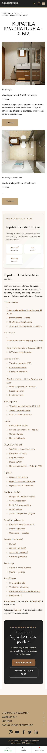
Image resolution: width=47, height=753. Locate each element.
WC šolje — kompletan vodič (22, 449)
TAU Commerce (29, 743)
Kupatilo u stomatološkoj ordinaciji (24, 591)
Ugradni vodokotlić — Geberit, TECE (26, 466)
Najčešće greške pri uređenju (22, 386)
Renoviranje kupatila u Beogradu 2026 (24, 348)
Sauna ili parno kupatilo (20, 567)
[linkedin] (36, 732)
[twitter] (30, 732)
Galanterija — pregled (19, 533)
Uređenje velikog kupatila (20, 322)
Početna (6, 13)
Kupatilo (17, 610)
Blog (17, 13)
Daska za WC (15, 462)
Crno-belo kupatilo (18, 367)
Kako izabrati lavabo (18, 425)
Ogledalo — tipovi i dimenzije (22, 481)
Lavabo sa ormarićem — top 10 (23, 430)
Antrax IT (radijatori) (18, 552)
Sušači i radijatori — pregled (22, 513)
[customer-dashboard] (34, 3)
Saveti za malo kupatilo (19, 410)
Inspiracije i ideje (16, 395)
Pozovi (23, 749)
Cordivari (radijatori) (18, 556)
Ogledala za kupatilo (18, 477)
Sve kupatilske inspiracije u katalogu (25, 326)
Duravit (12, 544)
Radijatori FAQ (15, 595)
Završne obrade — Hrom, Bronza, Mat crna (24, 381)
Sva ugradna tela (17, 583)
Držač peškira (15, 509)
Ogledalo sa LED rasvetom (21, 485)
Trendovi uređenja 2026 (20, 363)
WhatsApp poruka (23, 662)
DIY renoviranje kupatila (20, 352)
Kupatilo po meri (16, 391)
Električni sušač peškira (20, 505)
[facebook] (23, 732)
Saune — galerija (17, 572)
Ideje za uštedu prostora (20, 414)
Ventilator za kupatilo (19, 587)
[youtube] (17, 732)
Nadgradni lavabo (17, 438)
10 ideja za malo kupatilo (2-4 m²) (24, 406)
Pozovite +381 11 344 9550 (23, 672)
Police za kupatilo (17, 529)
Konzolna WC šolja (18, 453)
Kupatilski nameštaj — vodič (21, 524)
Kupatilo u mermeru (18, 372)
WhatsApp (8, 749)
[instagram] (11, 732)
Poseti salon (39, 749)
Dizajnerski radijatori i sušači (22, 496)
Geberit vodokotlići (17, 548)
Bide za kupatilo (16, 458)
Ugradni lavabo (16, 434)
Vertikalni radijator (17, 501)
